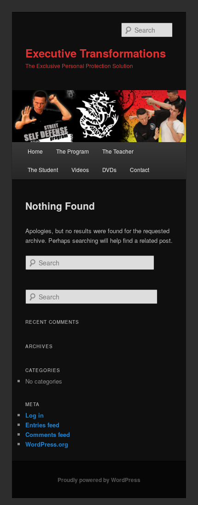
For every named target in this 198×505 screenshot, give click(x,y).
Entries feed (42, 424)
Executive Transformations (95, 53)
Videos (80, 169)
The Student (43, 169)
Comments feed (47, 434)
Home (35, 151)
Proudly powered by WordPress (99, 480)
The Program (72, 151)
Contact (139, 169)
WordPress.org (46, 444)
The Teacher (118, 151)
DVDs (109, 169)
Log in (34, 415)
